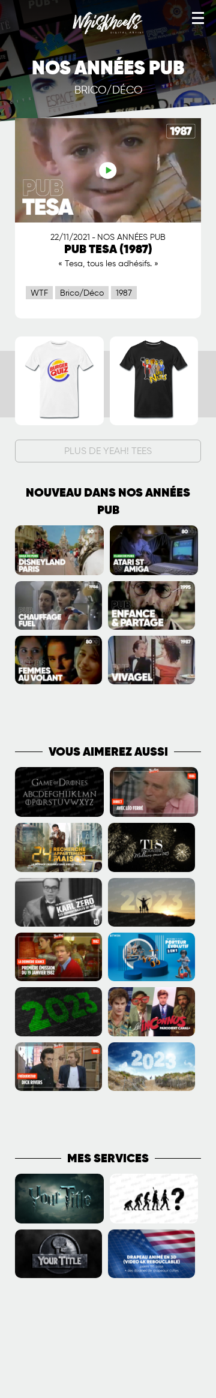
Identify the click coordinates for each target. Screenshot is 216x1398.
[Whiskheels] (108, 32)
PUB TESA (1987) (108, 249)
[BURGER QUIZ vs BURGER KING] (59, 423)
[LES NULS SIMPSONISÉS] (154, 423)
